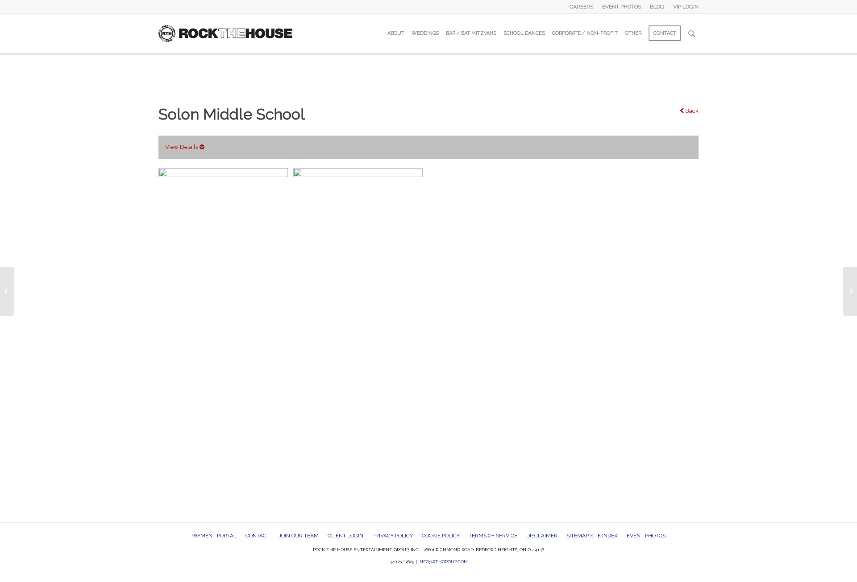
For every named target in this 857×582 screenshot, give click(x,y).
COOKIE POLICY (441, 535)
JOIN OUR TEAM (299, 535)
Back (691, 110)
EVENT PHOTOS (621, 7)
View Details (182, 147)
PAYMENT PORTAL (214, 535)
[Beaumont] (7, 291)
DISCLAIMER (541, 535)
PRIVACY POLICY (392, 535)
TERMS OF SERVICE (493, 535)
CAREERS (581, 7)
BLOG (657, 7)
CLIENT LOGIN (345, 535)
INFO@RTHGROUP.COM (443, 561)
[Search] (692, 33)
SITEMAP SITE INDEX (592, 535)
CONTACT (257, 535)
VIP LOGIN (686, 7)
